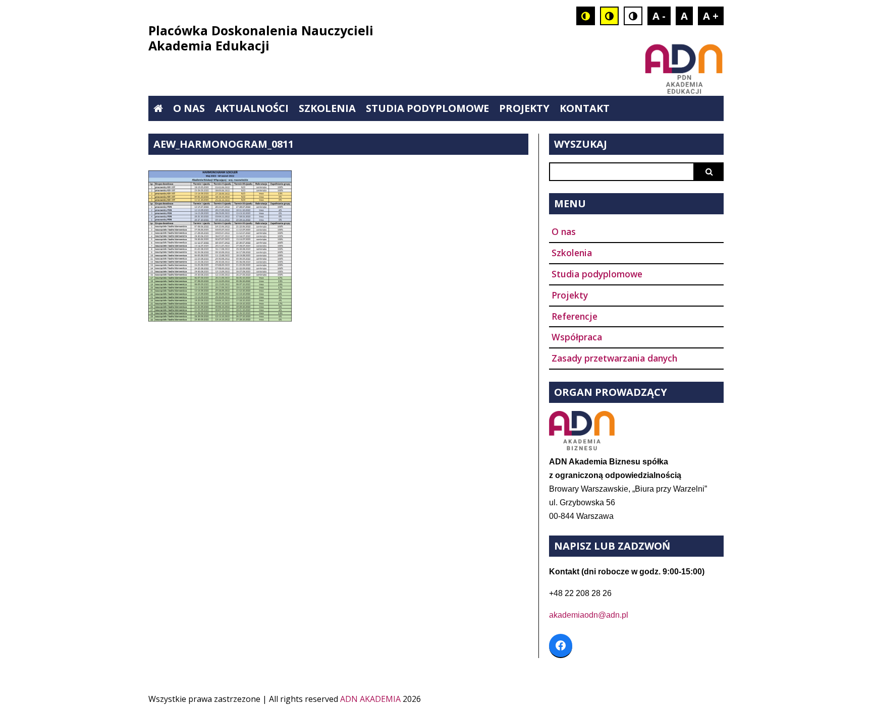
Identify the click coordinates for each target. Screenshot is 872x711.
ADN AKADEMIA (370, 698)
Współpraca (577, 337)
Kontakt (585, 108)
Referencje (574, 316)
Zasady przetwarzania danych (614, 358)
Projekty (524, 108)
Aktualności (252, 108)
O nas (189, 108)
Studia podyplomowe (427, 108)
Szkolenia (327, 108)
